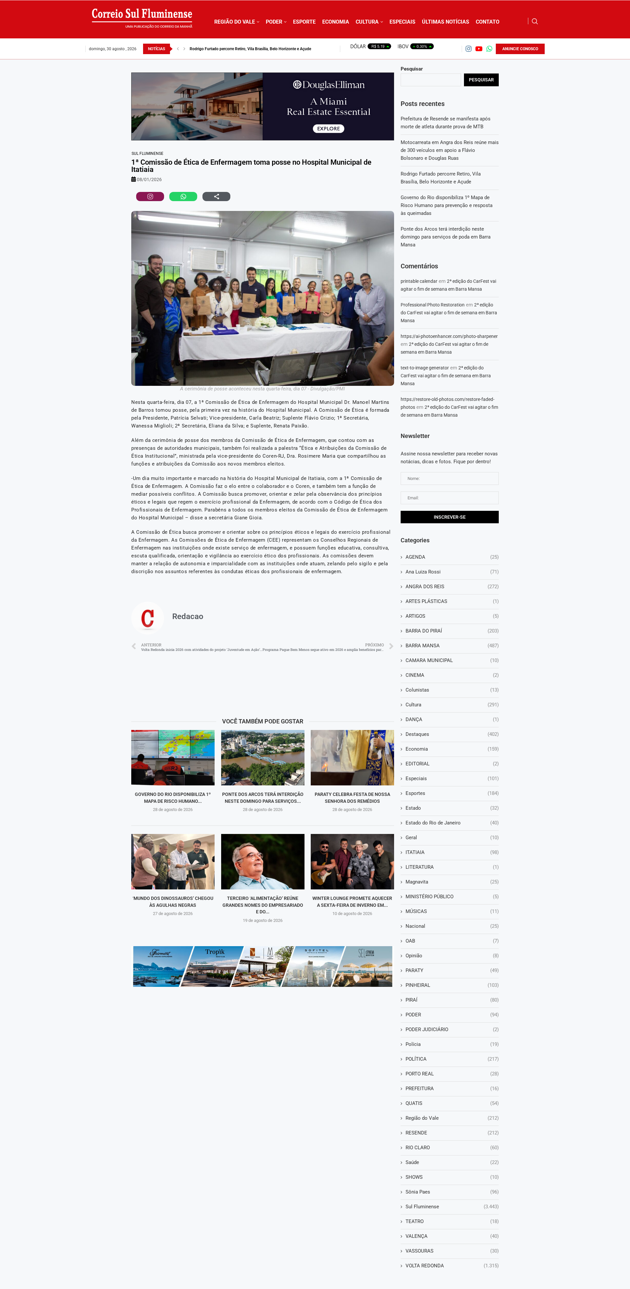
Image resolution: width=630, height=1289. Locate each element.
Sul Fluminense (147, 153)
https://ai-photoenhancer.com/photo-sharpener (449, 336)
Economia (452, 749)
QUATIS (452, 1103)
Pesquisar (412, 69)
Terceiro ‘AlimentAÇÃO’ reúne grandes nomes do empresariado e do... (262, 905)
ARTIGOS (452, 616)
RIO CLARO (452, 1148)
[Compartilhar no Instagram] (150, 196)
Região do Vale (452, 1118)
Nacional (452, 926)
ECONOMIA (335, 22)
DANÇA (452, 719)
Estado (452, 808)
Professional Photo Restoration (433, 304)
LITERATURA (452, 867)
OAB (452, 941)
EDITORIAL (452, 764)
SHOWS (452, 1177)
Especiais (452, 778)
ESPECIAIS (402, 22)
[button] (177, 49)
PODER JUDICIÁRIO (452, 1029)
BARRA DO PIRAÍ (452, 631)
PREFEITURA (452, 1088)
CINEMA (452, 675)
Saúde (452, 1162)
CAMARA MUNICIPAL (452, 660)
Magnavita (452, 882)
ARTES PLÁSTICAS (452, 601)
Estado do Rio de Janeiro (452, 823)
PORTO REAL (452, 1074)
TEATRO (452, 1221)
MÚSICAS (452, 911)
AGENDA (452, 557)
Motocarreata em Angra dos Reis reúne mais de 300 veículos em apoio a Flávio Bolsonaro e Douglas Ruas (450, 150)
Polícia (452, 1044)
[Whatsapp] (489, 48)
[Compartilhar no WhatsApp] (183, 196)
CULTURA (367, 22)
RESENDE (452, 1133)
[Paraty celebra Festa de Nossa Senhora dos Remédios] (352, 757)
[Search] (535, 21)
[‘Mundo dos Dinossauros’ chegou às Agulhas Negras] (173, 861)
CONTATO (487, 22)
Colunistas (452, 690)
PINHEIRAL (452, 985)
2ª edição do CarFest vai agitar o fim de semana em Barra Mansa (449, 312)
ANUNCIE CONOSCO (520, 49)
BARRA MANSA (452, 646)
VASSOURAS (452, 1251)
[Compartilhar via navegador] (216, 196)
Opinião (452, 956)
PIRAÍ (452, 1000)
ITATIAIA (452, 852)
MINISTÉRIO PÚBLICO (452, 897)
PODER (274, 22)
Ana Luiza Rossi (452, 572)
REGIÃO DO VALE (234, 22)
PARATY (452, 970)
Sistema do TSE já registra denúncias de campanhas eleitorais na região (252, 49)
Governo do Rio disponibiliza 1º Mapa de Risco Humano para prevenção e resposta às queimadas (447, 205)
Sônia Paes (452, 1192)
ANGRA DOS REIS (452, 587)
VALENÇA (452, 1236)
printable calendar (419, 281)
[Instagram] (468, 48)
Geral (452, 838)
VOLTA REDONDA (452, 1266)
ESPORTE (304, 22)
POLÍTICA (452, 1059)
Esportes (452, 793)
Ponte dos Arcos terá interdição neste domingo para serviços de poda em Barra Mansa (446, 237)
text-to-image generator (425, 367)
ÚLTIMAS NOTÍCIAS (445, 22)
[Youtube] (479, 48)
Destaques (452, 734)
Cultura (452, 705)
